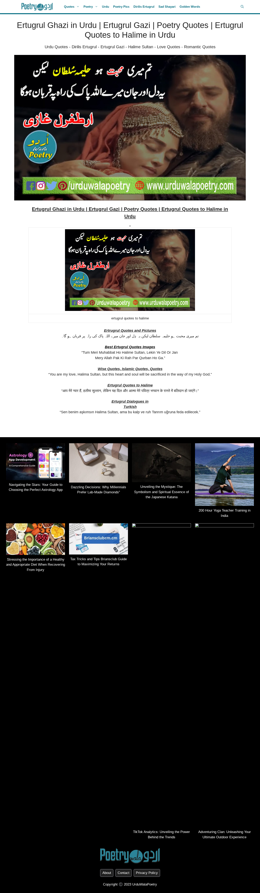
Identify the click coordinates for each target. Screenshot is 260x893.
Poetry (88, 6)
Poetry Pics (121, 6)
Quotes (69, 6)
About (106, 873)
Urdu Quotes (56, 47)
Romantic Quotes (200, 47)
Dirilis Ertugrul (143, 6)
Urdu (105, 6)
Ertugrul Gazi (112, 47)
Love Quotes (168, 47)
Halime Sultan (140, 47)
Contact (123, 873)
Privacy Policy (147, 873)
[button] (242, 6)
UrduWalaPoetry (144, 884)
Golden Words (190, 6)
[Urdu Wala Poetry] (37, 6)
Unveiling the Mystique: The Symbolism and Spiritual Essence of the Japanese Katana (161, 492)
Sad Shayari (167, 6)
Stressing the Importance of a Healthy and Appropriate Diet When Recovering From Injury (35, 565)
